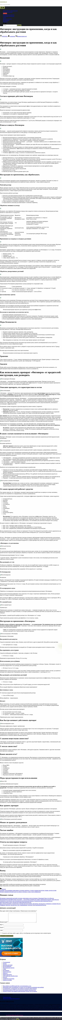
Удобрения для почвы (8, 16)
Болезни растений (7, 12)
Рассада (5, 13)
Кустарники (6, 20)
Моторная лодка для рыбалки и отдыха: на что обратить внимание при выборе (23, 987)
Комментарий (4, 922)
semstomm (12, 36)
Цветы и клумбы (7, 19)
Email (2, 927)
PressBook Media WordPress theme (14, 1015)
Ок (17, 1019)
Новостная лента (7, 974)
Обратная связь (7, 997)
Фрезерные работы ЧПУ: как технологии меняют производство (19, 990)
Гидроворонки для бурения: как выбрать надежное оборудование (20, 988)
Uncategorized (6, 962)
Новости (5, 21)
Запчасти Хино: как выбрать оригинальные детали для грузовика (20, 991)
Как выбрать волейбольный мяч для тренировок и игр (17, 986)
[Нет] (19, 1019)
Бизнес (5, 963)
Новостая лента (7, 971)
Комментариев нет (22, 36)
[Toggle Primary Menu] (2, 7)
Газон (4, 17)
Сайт (1, 930)
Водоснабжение (7, 966)
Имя (1, 924)
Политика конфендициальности (11, 998)
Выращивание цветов (8, 14)
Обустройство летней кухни (10, 10)
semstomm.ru (3, 2)
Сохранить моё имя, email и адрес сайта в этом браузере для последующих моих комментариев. (26, 933)
